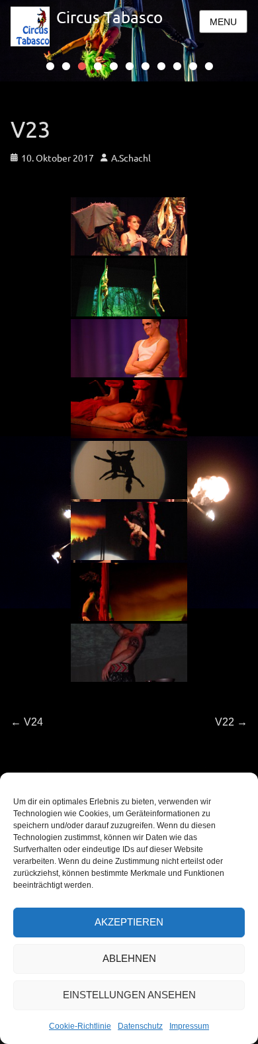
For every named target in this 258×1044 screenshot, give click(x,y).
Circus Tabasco (109, 16)
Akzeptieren (129, 921)
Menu (223, 22)
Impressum (189, 1026)
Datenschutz (140, 1026)
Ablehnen (129, 958)
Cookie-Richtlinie (80, 1026)
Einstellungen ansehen (129, 994)
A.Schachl (131, 158)
